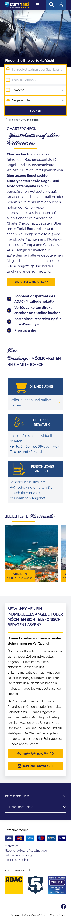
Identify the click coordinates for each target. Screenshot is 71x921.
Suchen (35, 110)
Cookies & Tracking (16, 859)
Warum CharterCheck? (31, 281)
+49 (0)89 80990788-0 (27, 446)
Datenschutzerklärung (18, 855)
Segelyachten (21, 100)
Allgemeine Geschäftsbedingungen (26, 850)
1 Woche (18, 90)
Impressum (11, 846)
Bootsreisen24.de (41, 229)
